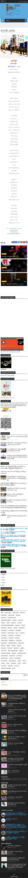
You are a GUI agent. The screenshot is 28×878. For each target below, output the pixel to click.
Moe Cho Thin (16, 648)
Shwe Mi (11, 658)
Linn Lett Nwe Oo (4, 638)
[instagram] (21, 1)
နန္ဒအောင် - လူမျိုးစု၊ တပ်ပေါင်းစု (15, 724)
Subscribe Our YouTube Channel (7, 375)
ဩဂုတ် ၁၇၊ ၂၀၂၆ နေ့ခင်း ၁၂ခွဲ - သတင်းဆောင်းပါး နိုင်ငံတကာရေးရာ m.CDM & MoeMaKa (13, 535)
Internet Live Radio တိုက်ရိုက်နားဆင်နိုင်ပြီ (10, 352)
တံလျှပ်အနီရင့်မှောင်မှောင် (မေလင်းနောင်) (17, 791)
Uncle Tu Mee (3, 665)
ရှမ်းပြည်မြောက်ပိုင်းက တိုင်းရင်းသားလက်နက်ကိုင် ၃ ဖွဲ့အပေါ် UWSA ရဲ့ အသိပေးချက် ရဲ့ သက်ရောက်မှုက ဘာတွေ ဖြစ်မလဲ (16, 826)
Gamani (8, 622)
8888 (2, 612)
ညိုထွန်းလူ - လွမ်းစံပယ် (11, 819)
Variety (3, 585)
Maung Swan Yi (19, 640)
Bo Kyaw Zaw (22, 612)
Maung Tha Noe (4, 643)
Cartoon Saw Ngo (11, 615)
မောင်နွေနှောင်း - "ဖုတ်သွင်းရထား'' (15, 797)
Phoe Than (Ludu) (4, 655)
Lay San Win (22, 632)
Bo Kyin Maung (3, 615)
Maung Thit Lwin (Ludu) (13, 643)
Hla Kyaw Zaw (13, 622)
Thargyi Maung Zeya (12, 660)
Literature (4, 253)
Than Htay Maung (17, 658)
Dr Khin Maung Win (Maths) (6, 620)
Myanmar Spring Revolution (13, 650)
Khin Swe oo (10, 627)
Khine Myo (15, 627)
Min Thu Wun (10, 648)
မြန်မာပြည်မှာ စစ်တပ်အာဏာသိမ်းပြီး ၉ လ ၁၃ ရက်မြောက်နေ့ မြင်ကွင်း (16, 831)
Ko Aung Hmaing (4, 630)
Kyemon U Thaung (11, 632)
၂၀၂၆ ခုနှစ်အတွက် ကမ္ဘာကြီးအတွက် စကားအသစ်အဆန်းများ (16, 858)
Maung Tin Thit (21, 643)
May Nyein (14, 645)
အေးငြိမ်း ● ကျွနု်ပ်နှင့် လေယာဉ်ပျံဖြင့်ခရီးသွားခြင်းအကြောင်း (15, 837)
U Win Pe (19, 663)
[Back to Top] (14, 874)
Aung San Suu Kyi (8, 612)
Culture (3, 577)
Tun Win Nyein (13, 663)
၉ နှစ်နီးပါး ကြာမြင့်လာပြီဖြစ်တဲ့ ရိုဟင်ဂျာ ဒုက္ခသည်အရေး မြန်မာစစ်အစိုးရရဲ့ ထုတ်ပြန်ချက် (13, 545)
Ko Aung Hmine (6, 32)
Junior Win (19, 622)
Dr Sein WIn (14, 620)
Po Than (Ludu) (12, 655)
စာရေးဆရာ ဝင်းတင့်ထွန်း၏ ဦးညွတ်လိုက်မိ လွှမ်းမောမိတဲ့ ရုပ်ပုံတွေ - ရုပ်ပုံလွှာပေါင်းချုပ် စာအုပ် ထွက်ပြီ (17, 456)
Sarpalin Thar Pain (4, 658)
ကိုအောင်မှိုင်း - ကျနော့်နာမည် (14, 845)
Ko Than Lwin (3, 632)
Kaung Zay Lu (17, 625)
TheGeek (19, 660)
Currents (3, 580)
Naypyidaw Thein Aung (22, 653)
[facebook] (19, 1)
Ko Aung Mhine (18, 630)
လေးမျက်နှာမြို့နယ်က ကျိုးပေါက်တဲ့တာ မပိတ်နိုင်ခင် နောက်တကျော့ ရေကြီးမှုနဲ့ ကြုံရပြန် (16, 478)
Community (4, 574)
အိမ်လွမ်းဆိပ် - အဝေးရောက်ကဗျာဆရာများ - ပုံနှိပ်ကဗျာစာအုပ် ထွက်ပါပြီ (17, 443)
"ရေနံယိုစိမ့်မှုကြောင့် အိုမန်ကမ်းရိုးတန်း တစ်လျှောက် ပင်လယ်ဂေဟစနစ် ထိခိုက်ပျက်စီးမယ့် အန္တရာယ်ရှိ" (13, 540)
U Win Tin (24, 663)
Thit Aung (3, 663)
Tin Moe (7, 663)
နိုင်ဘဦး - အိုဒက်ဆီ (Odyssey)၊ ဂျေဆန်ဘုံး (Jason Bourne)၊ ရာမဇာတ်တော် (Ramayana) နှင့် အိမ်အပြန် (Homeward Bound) (17, 696)
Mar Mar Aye (17, 638)
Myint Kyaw (21, 650)
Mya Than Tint (3, 650)
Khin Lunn (23, 625)
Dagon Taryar (3, 617)
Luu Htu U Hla (11, 638)
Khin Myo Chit (3, 627)
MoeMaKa (22, 648)
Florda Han (3, 622)
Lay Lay (17, 632)
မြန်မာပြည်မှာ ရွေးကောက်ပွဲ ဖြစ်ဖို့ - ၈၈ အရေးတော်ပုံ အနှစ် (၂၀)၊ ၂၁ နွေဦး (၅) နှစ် (16, 813)
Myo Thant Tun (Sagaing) (5, 653)
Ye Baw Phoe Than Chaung (6, 668)
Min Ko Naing (3, 648)
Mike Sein (19, 645)
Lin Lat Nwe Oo (10, 635)
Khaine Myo (4, 267)
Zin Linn (13, 668)
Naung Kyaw (14, 653)
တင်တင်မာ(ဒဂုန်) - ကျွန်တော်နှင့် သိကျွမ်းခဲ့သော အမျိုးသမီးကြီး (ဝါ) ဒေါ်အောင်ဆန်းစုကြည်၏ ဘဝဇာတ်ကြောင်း (17, 865)
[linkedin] (23, 1)
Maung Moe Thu (12, 640)
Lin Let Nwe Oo (17, 635)
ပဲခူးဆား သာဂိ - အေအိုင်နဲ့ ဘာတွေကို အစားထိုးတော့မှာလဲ (16, 737)
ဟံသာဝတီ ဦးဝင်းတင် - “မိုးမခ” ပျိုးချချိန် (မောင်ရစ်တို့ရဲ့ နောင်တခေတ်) (16, 449)
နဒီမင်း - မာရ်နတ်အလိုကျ (13, 771)
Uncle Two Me (10, 665)
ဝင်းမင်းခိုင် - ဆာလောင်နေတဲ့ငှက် (9, 256)
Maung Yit (8, 645)
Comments (4, 684)
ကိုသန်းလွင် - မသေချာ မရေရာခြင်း (16, 743)
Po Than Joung (19, 655)
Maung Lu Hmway (4, 640)
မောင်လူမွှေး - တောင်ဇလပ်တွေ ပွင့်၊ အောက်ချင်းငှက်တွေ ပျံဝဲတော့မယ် (16, 759)
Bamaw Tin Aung (16, 612)
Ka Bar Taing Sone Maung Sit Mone (7, 625)
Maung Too (3, 645)
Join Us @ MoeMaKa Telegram (14, 228)
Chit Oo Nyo (18, 615)
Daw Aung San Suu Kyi (12, 617)
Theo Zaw (24, 660)
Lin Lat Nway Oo (4, 635)
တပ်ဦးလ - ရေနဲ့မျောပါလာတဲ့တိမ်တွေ (10, 284)
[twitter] (24, 1)
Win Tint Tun (16, 665)
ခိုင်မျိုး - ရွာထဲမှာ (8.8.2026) (7, 270)
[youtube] (26, 1)
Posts (3, 682)
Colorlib (16, 876)
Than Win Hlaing (4, 660)
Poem (12, 32)
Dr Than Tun (20, 620)
